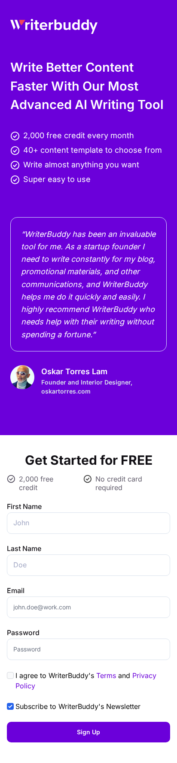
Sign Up (88, 732)
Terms (106, 675)
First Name (24, 506)
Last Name (24, 548)
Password (23, 632)
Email (15, 590)
